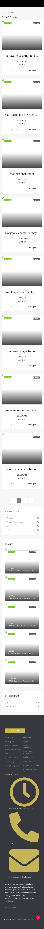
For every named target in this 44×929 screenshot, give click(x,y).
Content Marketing (31, 765)
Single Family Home (15, 522)
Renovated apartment (22, 351)
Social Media (28, 757)
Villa (9, 526)
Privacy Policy (10, 907)
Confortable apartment (22, 469)
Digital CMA (28, 742)
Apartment (11, 518)
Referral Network (11, 758)
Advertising (9, 762)
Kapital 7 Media (26, 919)
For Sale (10, 702)
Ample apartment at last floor (23, 292)
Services (27, 738)
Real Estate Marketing (27, 747)
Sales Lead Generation (28, 752)
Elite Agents (9, 754)
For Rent (10, 706)
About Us (9, 738)
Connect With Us (30, 769)
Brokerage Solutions (13, 750)
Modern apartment (22, 174)
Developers (9, 742)
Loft (8, 530)
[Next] (30, 500)
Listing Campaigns (12, 766)
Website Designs (11, 746)
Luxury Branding (29, 761)
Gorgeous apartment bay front (24, 233)
